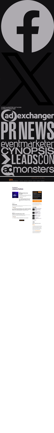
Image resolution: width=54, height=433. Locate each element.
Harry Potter (28, 199)
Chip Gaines (22, 198)
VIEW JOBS (34, 224)
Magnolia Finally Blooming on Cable (18, 213)
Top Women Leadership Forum (37, 215)
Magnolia (29, 209)
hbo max (21, 199)
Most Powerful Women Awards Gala (37, 212)
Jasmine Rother (26, 208)
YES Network (29, 208)
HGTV (23, 208)
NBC (15, 209)
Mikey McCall (13, 209)
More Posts (21, 220)
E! (27, 209)
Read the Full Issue (35, 198)
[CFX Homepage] (11, 179)
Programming (14, 204)
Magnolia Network (25, 199)
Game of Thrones (27, 198)
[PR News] (27, 130)
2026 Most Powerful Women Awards (38, 208)
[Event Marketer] (27, 143)
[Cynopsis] (27, 150)
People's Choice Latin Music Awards (20, 209)
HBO (24, 198)
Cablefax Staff (21, 197)
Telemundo (25, 209)
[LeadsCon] (27, 159)
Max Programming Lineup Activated (23, 193)
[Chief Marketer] (8, 108)
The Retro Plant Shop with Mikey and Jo (18, 208)
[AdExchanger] (27, 115)
